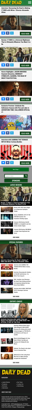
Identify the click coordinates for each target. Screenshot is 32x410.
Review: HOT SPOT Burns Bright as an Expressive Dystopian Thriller (22, 209)
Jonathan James (13, 15)
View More (16, 237)
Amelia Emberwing (13, 47)
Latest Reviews (16, 184)
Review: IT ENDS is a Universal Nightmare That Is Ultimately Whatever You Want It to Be (15, 42)
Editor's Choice (16, 301)
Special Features (16, 242)
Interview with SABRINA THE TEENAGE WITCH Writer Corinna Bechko (22, 266)
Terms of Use (20, 407)
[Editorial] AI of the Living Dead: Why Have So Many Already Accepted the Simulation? (22, 356)
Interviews (5, 388)
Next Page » (16, 169)
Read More (25, 33)
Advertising (20, 386)
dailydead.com (18, 404)
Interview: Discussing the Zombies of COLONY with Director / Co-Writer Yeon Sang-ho (22, 274)
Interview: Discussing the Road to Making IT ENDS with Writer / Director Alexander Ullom (15, 10)
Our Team (20, 382)
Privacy (14, 407)
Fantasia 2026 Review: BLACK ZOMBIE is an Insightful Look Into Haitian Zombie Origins (22, 224)
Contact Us (20, 384)
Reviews (4, 386)
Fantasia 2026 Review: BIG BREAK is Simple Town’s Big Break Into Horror (22, 231)
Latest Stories (6, 382)
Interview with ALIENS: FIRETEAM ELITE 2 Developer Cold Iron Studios (22, 290)
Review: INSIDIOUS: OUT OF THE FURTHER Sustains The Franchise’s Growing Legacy (22, 216)
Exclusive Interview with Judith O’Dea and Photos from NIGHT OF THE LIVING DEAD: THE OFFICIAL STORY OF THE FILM (15, 320)
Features (4, 384)
